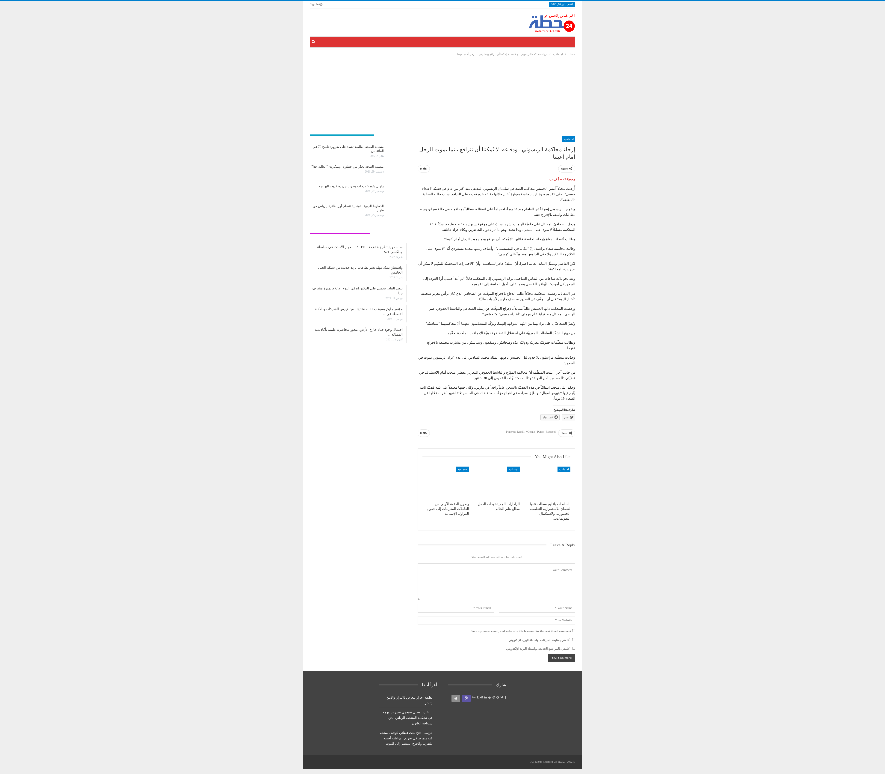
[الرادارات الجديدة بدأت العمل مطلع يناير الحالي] (496, 483)
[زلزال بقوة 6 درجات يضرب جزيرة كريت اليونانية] (397, 191)
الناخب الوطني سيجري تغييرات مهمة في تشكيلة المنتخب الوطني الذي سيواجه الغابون (407, 718)
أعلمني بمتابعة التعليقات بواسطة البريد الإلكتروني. (539, 640)
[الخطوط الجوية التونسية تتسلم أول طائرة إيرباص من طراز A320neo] (397, 211)
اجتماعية (569, 139)
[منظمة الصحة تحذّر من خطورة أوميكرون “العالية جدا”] (397, 172)
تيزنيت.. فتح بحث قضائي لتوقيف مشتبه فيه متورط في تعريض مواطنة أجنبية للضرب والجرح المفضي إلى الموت (406, 738)
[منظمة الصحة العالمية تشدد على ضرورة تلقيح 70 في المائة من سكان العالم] (397, 152)
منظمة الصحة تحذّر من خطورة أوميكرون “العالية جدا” (347, 166)
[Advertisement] (442, 97)
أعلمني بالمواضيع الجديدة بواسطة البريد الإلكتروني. (538, 648)
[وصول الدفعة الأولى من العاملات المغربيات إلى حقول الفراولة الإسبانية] (445, 483)
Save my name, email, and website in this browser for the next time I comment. (520, 631)
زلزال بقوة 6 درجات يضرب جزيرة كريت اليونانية (351, 186)
